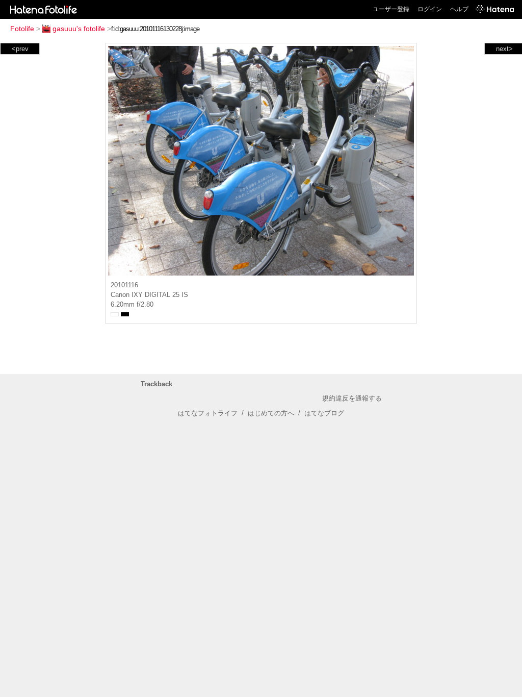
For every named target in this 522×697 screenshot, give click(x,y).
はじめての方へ (271, 413)
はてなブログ (324, 413)
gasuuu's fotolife (79, 28)
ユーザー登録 (391, 9)
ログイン (429, 9)
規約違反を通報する (352, 398)
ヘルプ (459, 9)
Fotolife (22, 28)
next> (504, 49)
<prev (20, 49)
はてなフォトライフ (208, 413)
